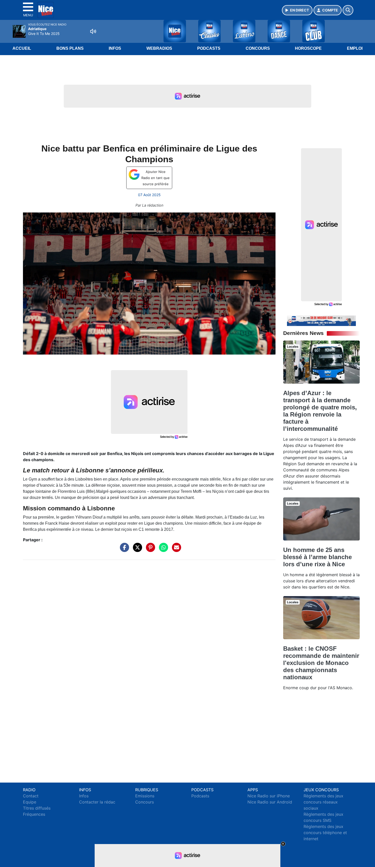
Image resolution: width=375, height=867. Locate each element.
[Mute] (93, 31)
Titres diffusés (37, 808)
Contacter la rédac (97, 802)
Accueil (21, 48)
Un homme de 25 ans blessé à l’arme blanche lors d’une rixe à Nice (317, 557)
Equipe (29, 802)
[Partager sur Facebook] (123, 549)
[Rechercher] (348, 10)
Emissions (144, 795)
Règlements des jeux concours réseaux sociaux (323, 802)
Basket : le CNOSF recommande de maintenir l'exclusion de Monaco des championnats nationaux (321, 663)
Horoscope (308, 48)
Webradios (159, 48)
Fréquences (34, 814)
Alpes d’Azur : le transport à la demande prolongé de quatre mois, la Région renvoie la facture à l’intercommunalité (320, 410)
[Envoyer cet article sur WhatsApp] (162, 549)
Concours (258, 48)
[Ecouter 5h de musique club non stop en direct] (321, 320)
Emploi (354, 48)
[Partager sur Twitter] (136, 549)
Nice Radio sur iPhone (268, 795)
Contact (31, 795)
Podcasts (208, 48)
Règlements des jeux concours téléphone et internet (325, 832)
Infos (115, 48)
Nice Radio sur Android (269, 802)
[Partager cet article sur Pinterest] (149, 549)
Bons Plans (70, 48)
